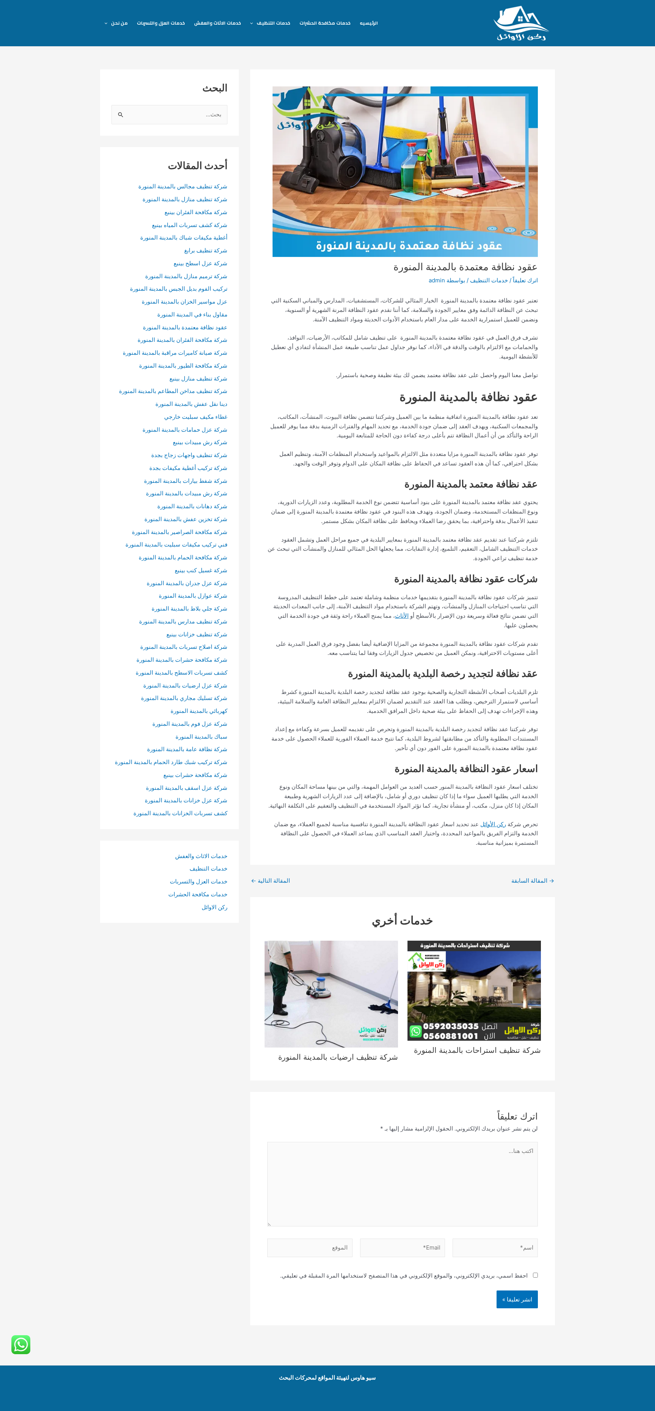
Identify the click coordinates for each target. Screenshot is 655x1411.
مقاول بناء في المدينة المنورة (192, 314)
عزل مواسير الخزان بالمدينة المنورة (184, 301)
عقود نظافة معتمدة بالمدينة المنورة (185, 327)
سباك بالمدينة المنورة (201, 736)
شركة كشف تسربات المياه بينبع (189, 225)
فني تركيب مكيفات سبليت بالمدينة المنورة (176, 544)
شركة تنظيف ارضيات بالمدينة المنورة (338, 1057)
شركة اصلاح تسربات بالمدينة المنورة (183, 646)
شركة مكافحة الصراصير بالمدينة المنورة (179, 532)
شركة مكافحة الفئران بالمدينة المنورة (182, 339)
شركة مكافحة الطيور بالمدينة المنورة (183, 365)
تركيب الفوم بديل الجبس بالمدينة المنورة (178, 288)
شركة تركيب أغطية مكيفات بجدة (188, 467)
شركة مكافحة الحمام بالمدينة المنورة (183, 557)
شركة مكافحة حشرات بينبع (195, 774)
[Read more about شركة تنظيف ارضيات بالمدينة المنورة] (331, 993)
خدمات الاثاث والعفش (217, 23)
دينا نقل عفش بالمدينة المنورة (191, 403)
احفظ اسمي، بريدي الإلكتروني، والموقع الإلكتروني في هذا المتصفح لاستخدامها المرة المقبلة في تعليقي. (404, 1275)
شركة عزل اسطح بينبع (200, 263)
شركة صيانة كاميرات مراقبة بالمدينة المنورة (175, 352)
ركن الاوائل (214, 907)
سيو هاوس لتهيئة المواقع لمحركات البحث (327, 1377)
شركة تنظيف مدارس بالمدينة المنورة (183, 621)
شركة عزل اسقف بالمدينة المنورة (186, 787)
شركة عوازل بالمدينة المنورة (193, 595)
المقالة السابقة (532, 880)
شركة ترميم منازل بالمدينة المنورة (186, 276)
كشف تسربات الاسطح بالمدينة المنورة (180, 672)
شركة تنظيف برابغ (205, 250)
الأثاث (402, 615)
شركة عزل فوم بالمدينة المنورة (189, 723)
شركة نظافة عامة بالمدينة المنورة (187, 749)
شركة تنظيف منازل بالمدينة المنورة (185, 199)
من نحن (119, 23)
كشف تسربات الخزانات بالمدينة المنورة (180, 813)
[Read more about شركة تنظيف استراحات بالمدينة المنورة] (474, 990)
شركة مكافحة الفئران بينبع (196, 212)
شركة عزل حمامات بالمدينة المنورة (185, 429)
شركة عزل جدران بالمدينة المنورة (187, 583)
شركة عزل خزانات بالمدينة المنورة (186, 800)
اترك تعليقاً (525, 280)
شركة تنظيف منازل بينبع (198, 378)
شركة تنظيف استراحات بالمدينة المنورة (477, 1050)
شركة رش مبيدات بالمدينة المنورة (186, 493)
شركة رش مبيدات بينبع (200, 442)
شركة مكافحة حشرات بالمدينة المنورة (181, 659)
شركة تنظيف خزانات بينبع (196, 634)
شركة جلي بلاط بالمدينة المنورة (189, 608)
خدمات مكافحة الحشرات (325, 23)
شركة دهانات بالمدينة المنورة (192, 506)
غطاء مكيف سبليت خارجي (195, 416)
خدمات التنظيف (273, 23)
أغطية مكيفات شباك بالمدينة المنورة (183, 237)
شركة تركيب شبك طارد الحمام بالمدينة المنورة (171, 762)
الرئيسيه (369, 23)
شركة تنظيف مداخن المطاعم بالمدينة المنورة (173, 391)
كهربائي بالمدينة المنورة (199, 710)
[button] (253, 23)
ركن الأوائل (493, 824)
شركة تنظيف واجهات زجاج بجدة (189, 455)
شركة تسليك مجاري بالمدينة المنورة (184, 698)
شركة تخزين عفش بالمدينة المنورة (185, 519)
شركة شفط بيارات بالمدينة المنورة (185, 480)
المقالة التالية (270, 880)
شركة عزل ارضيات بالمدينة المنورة (184, 685)
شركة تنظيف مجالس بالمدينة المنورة (182, 186)
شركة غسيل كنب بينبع (201, 570)
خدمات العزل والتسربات (161, 23)
